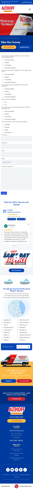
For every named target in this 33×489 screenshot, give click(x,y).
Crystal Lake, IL (8, 330)
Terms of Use (14, 474)
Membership (9, 381)
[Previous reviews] (2, 233)
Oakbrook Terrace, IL (25, 335)
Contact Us (7, 38)
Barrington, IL (7, 322)
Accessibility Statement (24, 474)
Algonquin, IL (7, 320)
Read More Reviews (16, 270)
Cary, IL (6, 325)
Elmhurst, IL (7, 332)
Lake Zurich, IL (23, 325)
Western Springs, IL (24, 337)
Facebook (8, 470)
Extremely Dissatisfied (10, 68)
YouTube (12, 470)
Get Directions (16, 437)
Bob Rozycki (11, 225)
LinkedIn (21, 470)
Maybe (6, 130)
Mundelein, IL (23, 330)
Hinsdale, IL (7, 337)
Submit (4, 193)
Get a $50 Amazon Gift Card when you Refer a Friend (10, 2)
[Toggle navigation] (29, 9)
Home (2, 38)
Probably (7, 127)
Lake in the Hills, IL (24, 322)
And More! (22, 340)
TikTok (25, 470)
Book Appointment (9, 47)
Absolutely (7, 124)
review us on (20, 219)
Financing (27, 2)
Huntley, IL (6, 340)
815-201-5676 (24, 381)
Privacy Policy (6, 474)
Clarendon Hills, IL (9, 327)
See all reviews (11, 219)
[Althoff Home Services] (8, 9)
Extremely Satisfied (9, 60)
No (5, 104)
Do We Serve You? (8, 346)
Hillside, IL (6, 335)
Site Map (16, 477)
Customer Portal (24, 47)
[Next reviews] (30, 233)
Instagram (16, 470)
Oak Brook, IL (23, 332)
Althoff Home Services (13, 212)
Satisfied (7, 62)
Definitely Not (8, 132)
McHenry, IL (22, 327)
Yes (5, 102)
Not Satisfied (8, 65)
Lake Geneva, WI (24, 320)
